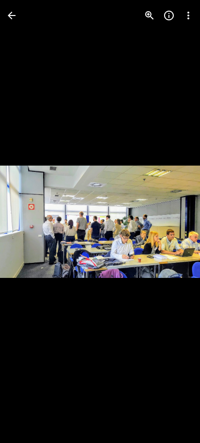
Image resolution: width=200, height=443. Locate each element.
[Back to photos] (11, 15)
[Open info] (169, 15)
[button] (27, 221)
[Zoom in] (149, 15)
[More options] (188, 15)
